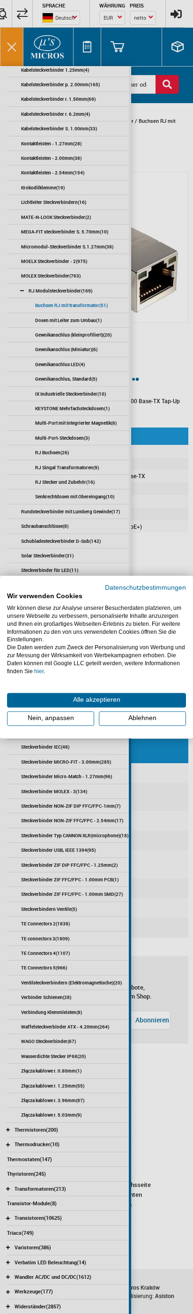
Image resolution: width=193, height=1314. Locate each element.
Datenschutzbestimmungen (145, 587)
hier (39, 671)
